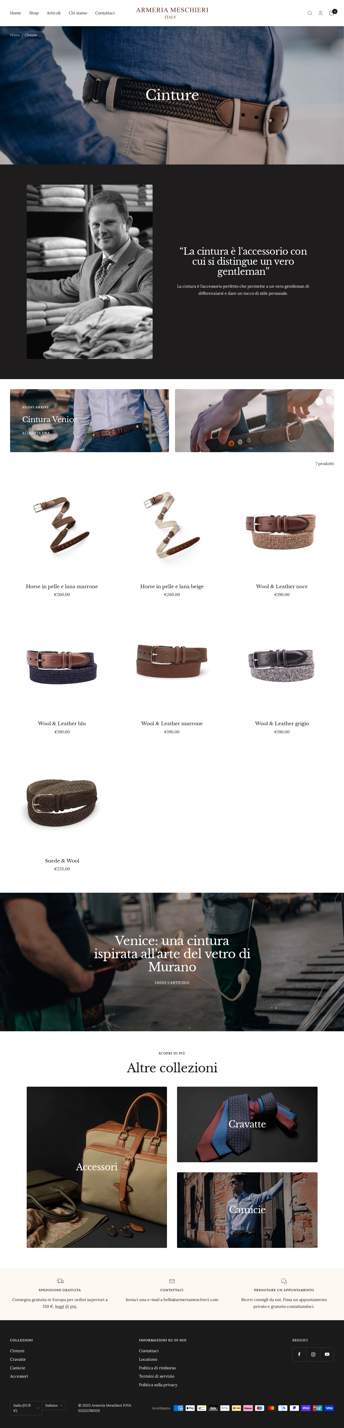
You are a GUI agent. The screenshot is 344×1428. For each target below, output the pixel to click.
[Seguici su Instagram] (313, 1354)
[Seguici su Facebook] (299, 1354)
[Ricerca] (310, 13)
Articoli (54, 12)
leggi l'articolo (172, 982)
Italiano (51, 1405)
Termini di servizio (156, 1376)
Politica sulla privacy (158, 1384)
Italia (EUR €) (22, 1408)
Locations (148, 1359)
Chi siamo (78, 12)
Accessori (19, 1376)
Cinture (17, 1350)
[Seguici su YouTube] (327, 1354)
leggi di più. (66, 1306)
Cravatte (18, 1359)
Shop (34, 12)
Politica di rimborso (157, 1367)
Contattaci (105, 12)
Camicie (17, 1367)
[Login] (320, 13)
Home (15, 12)
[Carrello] (331, 13)
